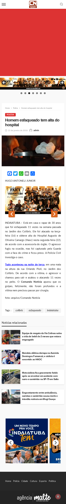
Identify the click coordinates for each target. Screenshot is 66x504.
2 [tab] (25, 93)
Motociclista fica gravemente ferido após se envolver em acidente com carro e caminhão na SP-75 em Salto (40, 376)
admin (36, 130)
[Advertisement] (33, 43)
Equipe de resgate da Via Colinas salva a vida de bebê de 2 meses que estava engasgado (42, 336)
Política (52, 481)
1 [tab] (21, 93)
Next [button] (61, 82)
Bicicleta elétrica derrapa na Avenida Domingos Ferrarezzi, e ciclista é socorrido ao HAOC (40, 356)
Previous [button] (4, 82)
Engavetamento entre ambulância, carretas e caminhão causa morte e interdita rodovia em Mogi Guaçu (40, 395)
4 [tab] (33, 93)
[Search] (61, 4)
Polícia (10, 115)
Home (8, 481)
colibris (19, 310)
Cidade (24, 481)
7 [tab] (45, 93)
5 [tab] (37, 93)
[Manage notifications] (58, 496)
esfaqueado (35, 310)
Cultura (33, 481)
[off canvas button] (4, 4)
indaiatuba (52, 310)
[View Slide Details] (33, 84)
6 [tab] (41, 93)
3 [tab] (29, 93)
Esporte (43, 481)
